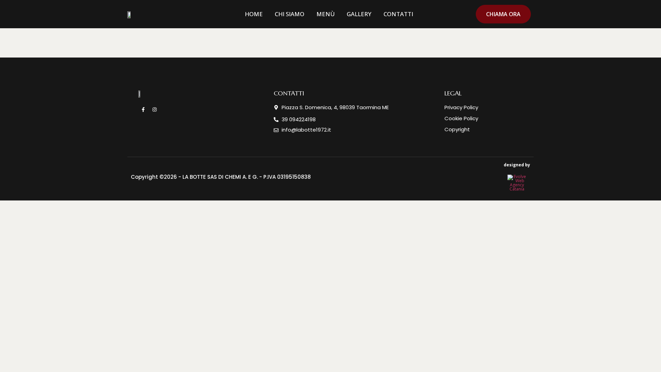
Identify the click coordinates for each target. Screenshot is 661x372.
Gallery (359, 14)
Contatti (398, 14)
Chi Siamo (289, 14)
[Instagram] (154, 109)
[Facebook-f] (143, 109)
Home (254, 14)
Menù (325, 14)
